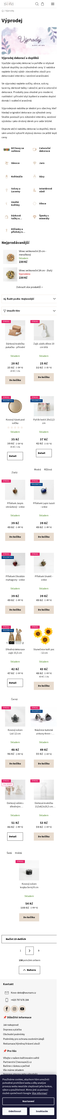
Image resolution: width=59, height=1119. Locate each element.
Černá (14, 699)
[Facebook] (6, 1009)
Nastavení (28, 1101)
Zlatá (14, 472)
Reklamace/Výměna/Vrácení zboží (21, 1043)
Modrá (37, 469)
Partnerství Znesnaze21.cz (17, 1062)
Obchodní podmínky (14, 1034)
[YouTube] (22, 1009)
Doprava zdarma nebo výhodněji (20, 1074)
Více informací (39, 1093)
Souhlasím (42, 1111)
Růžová (48, 469)
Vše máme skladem (13, 1070)
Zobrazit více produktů (28, 287)
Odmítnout (14, 1111)
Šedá (9, 853)
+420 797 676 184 (20, 1000)
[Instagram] (14, 1009)
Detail (12, 456)
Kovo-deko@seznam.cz (23, 992)
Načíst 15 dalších (16, 939)
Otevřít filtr (13, 311)
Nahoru (31, 970)
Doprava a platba (12, 1029)
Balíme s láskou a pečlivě (16, 1066)
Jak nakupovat (11, 1025)
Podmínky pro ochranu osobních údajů (23, 1039)
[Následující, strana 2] (29, 951)
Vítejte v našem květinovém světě (21, 1058)
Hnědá (18, 853)
